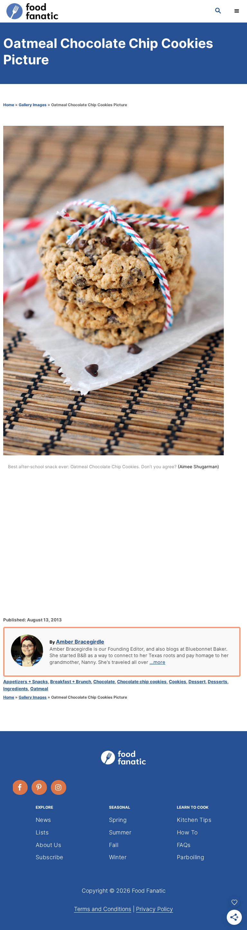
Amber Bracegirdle (80, 641)
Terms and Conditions (102, 909)
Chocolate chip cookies (142, 681)
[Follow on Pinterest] (39, 787)
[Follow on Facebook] (20, 787)
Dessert (197, 681)
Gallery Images (33, 104)
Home (8, 104)
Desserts (217, 681)
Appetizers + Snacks (25, 681)
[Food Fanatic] (104, 11)
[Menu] (237, 11)
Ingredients (15, 688)
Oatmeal (39, 688)
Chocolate (104, 681)
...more (157, 662)
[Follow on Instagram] (58, 787)
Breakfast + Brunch (70, 681)
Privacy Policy (154, 909)
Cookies (177, 681)
